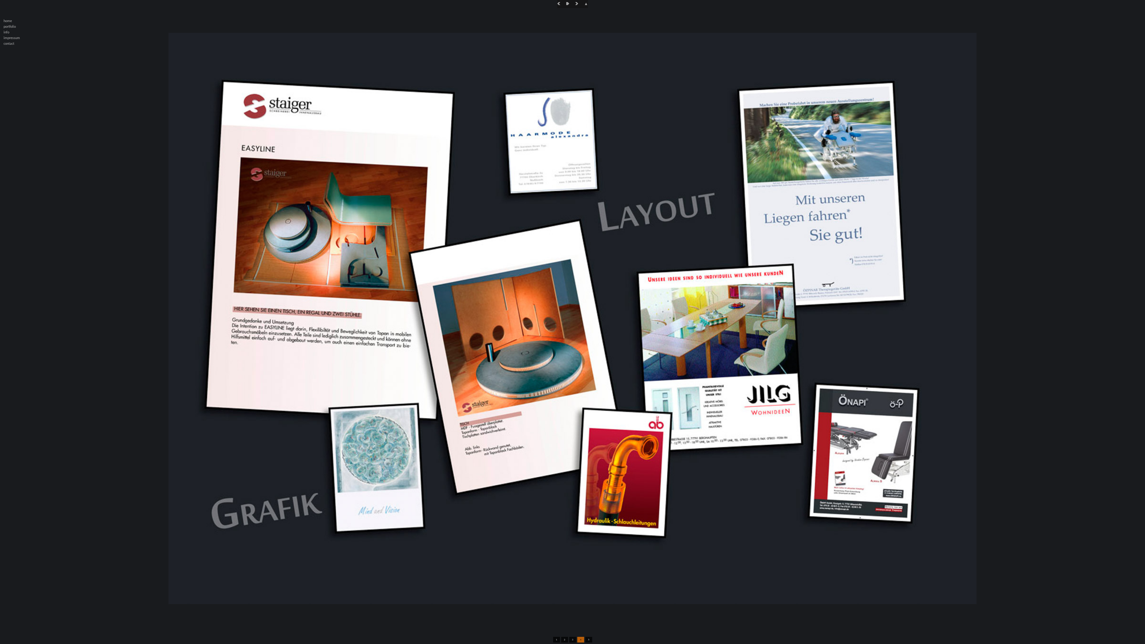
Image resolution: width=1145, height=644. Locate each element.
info (6, 32)
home (8, 21)
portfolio (10, 27)
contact (9, 44)
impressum (12, 38)
